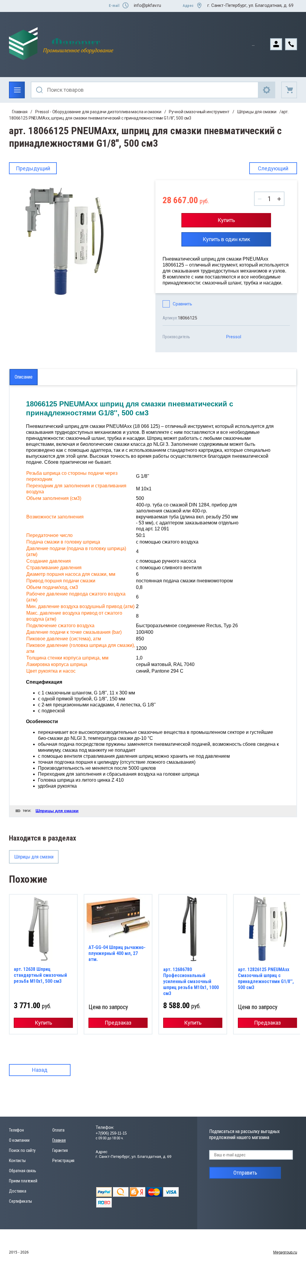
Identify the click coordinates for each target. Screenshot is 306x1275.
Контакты (17, 1160)
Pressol (233, 336)
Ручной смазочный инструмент (199, 111)
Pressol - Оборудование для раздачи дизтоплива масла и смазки (98, 111)
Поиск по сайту (22, 1150)
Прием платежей (23, 1181)
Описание (24, 377)
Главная (19, 111)
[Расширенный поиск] (266, 90)
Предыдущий (33, 168)
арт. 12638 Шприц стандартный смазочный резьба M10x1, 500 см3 (40, 975)
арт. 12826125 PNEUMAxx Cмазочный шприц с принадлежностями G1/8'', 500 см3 (266, 978)
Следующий (273, 168)
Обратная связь (22, 1171)
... (253, 44)
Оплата (58, 1130)
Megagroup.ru (285, 1252)
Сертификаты (20, 1201)
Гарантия (60, 1150)
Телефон (16, 1130)
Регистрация (63, 1160)
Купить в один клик (226, 239)
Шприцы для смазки (257, 111)
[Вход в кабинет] (277, 43)
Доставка (17, 1191)
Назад (40, 1070)
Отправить (245, 1173)
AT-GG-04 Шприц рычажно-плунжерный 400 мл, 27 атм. (117, 953)
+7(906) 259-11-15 (111, 1133)
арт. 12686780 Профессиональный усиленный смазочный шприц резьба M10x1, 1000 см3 (191, 981)
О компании (19, 1140)
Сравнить (182, 304)
